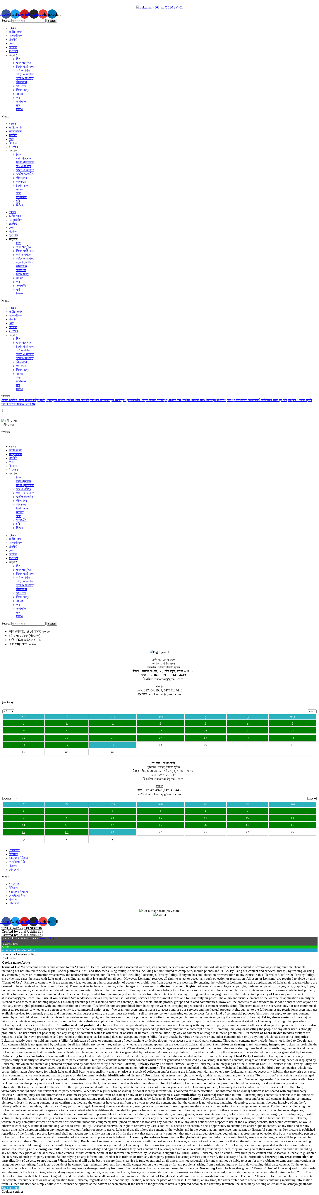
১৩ (247, 730)
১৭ (112, 737)
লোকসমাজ (14, 850)
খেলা (11, 43)
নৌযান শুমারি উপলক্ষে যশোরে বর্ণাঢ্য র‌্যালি (23, 400)
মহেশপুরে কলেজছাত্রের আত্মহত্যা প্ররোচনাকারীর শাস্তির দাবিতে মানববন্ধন (128, 400)
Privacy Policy (46, 938)
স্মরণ (18, 97)
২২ (23, 745)
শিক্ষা (18, 59)
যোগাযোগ (14, 869)
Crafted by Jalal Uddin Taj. (22, 931)
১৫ (23, 737)
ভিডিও (19, 109)
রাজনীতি (13, 39)
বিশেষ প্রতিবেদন (25, 66)
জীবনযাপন (21, 82)
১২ (205, 730)
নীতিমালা (13, 854)
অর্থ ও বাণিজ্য (23, 70)
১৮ (160, 737)
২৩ (66, 745)
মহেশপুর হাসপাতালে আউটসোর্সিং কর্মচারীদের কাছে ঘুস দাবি (257, 400)
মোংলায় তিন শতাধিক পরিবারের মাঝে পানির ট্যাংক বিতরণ (197, 400)
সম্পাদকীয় (21, 101)
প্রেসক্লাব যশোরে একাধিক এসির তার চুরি (67, 400)
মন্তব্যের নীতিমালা (18, 858)
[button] (159, 116)
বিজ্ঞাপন (13, 866)
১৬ (66, 737)
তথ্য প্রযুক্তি (23, 63)
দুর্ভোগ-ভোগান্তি (24, 78)
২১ (292, 737)
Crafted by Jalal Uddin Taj (22, 935)
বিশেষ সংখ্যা (22, 90)
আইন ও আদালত (25, 74)
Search (6, 20)
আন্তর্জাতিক (15, 35)
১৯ (205, 737)
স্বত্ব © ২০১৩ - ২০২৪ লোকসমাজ (21, 928)
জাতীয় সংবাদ (15, 32)
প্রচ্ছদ (12, 28)
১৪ (292, 730)
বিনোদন (13, 47)
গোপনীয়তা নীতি (17, 862)
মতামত (19, 94)
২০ (247, 737)
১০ (112, 730)
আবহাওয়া (21, 86)
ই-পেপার (13, 51)
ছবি (18, 105)
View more (7, 941)
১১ (160, 730)
